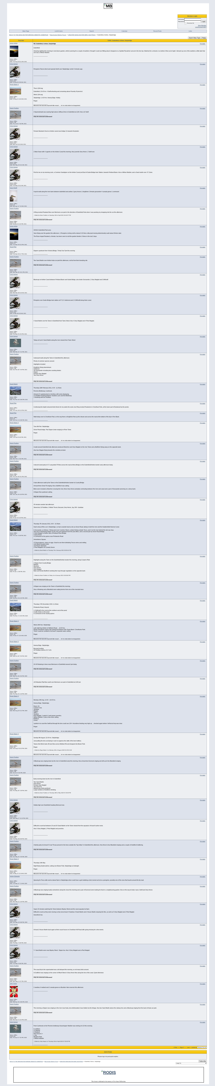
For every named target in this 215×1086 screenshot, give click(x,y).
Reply (204, 38)
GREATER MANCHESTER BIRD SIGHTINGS (82, 35)
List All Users (59, 31)
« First (176, 1047)
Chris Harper (14, 64)
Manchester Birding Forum (58, 35)
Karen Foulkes (14, 108)
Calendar (124, 31)
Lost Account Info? (200, 27)
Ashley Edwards (15, 876)
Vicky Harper (14, 336)
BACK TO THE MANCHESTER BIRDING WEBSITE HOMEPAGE (28, 35)
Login (203, 21)
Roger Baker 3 (14, 84)
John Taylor (13, 983)
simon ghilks (13, 43)
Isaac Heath (13, 188)
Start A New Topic (194, 38)
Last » (189, 1047)
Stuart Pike (13, 247)
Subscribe (202, 1061)
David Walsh (14, 384)
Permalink (202, 43)
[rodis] (108, 1072)
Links (190, 31)
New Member (202, 25)
